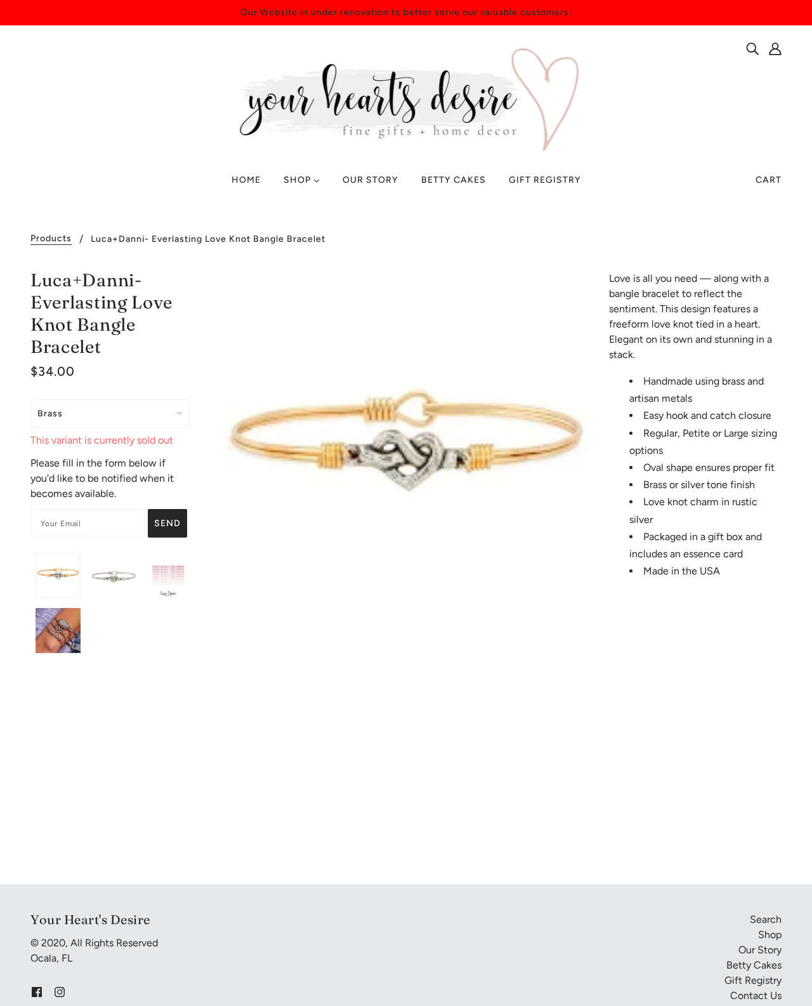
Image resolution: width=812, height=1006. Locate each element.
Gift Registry (753, 980)
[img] (752, 48)
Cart (769, 180)
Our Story (760, 950)
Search (766, 919)
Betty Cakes (754, 965)
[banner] (406, 99)
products (51, 239)
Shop (770, 935)
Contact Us (756, 995)
